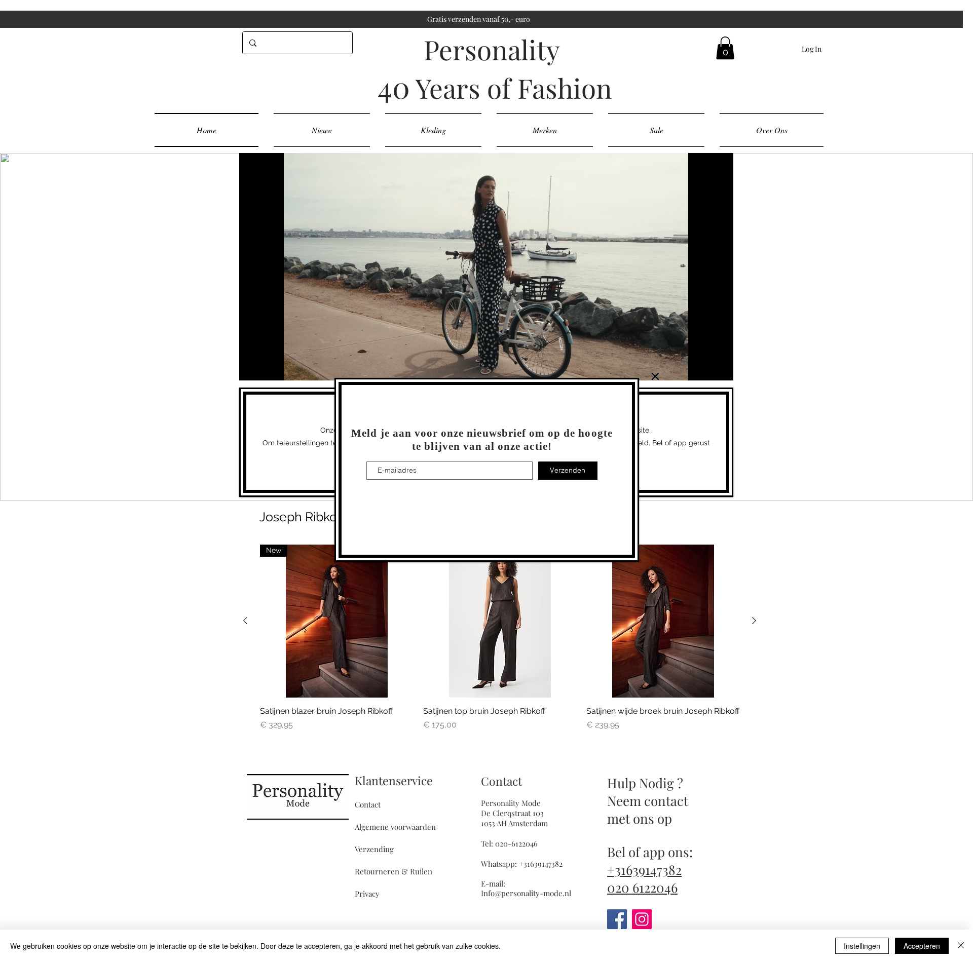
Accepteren (922, 946)
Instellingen (862, 946)
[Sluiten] (961, 946)
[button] (655, 376)
